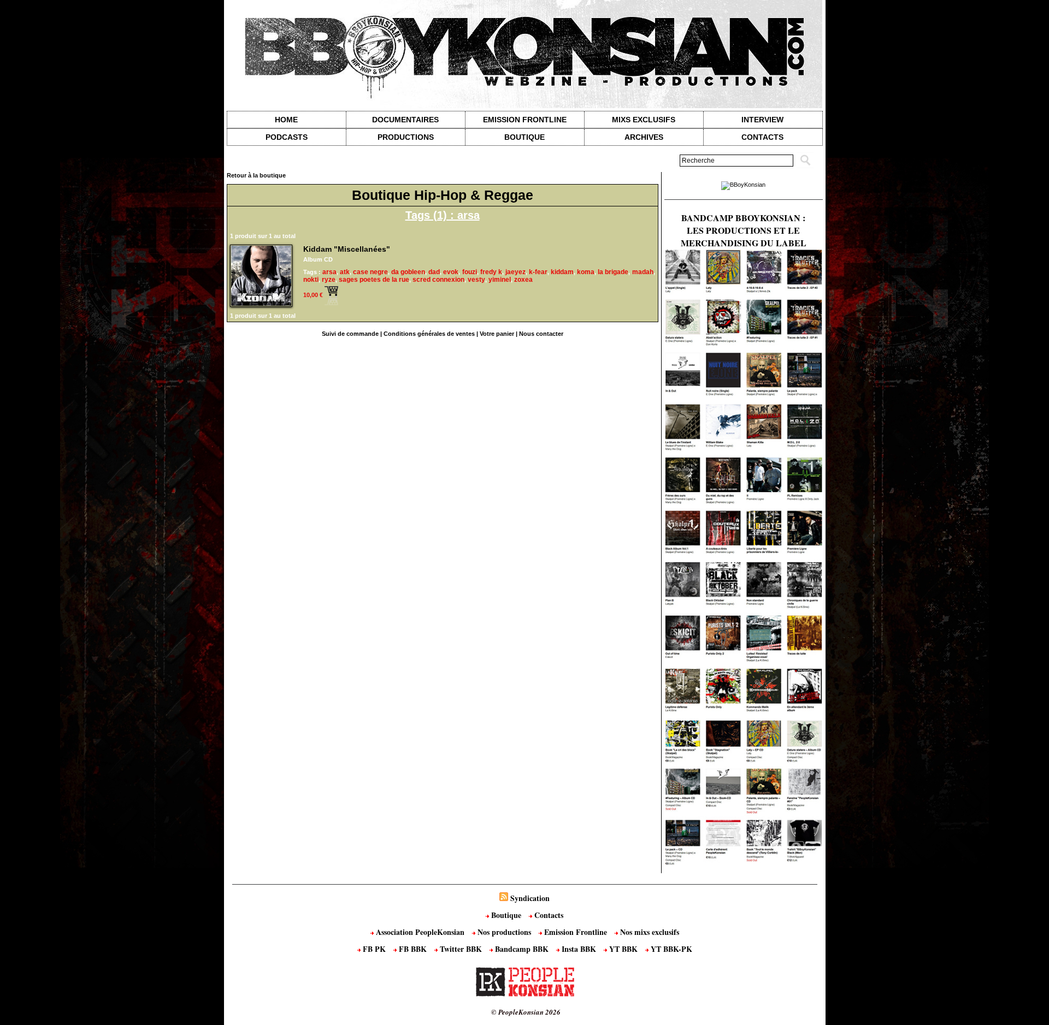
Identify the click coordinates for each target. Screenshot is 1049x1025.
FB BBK (413, 949)
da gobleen (408, 272)
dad (434, 272)
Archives (643, 137)
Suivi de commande (350, 333)
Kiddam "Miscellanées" (346, 249)
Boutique (524, 137)
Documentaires (405, 119)
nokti (311, 279)
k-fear (538, 272)
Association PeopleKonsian (420, 932)
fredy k (491, 272)
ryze (328, 279)
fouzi (469, 272)
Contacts (547, 915)
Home (286, 119)
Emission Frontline (525, 119)
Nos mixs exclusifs (648, 932)
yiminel (499, 279)
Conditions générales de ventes (429, 333)
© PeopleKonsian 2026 (526, 1012)
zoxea (523, 279)
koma (585, 272)
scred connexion (438, 279)
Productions (406, 137)
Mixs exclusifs (643, 119)
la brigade (613, 272)
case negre (370, 272)
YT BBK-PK (670, 949)
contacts (762, 137)
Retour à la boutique (256, 175)
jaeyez (515, 272)
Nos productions (504, 932)
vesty (476, 279)
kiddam (562, 272)
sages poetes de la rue (374, 279)
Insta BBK (578, 949)
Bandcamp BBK (522, 949)
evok (450, 272)
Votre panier (497, 333)
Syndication (530, 898)
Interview (762, 119)
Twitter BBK (461, 949)
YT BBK (623, 949)
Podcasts (287, 137)
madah (642, 272)
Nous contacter (541, 333)
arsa (329, 272)
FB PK (374, 949)
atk (345, 272)
